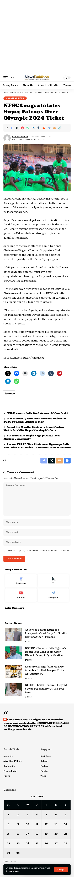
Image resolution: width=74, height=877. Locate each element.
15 (8, 833)
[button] (61, 869)
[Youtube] (21, 595)
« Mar (6, 861)
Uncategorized (15, 98)
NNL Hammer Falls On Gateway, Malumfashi (37, 413)
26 (46, 843)
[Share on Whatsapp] (27, 128)
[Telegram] (53, 595)
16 (18, 833)
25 (36, 843)
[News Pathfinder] (37, 78)
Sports (28, 642)
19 (46, 833)
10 (27, 824)
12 (46, 824)
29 (8, 853)
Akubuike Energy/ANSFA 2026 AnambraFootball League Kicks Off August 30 (44, 670)
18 (36, 833)
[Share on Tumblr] (38, 128)
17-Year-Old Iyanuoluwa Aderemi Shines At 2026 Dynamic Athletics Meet (34, 420)
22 (8, 843)
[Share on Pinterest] (22, 128)
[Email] (54, 128)
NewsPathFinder (20, 136)
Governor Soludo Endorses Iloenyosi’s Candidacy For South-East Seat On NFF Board (46, 633)
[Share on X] (17, 128)
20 (56, 833)
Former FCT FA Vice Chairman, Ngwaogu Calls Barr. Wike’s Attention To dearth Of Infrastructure (37, 446)
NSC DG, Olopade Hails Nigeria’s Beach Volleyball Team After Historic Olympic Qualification (45, 652)
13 (56, 824)
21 (65, 833)
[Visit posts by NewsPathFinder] (7, 138)
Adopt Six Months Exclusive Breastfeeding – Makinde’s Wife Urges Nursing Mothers (34, 429)
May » (13, 861)
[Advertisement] (37, 37)
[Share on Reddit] (43, 128)
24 (27, 843)
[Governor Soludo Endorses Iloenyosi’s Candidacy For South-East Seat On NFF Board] (13, 634)
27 (56, 843)
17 (27, 833)
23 (18, 843)
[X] (53, 581)
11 (37, 824)
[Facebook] (21, 581)
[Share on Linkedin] (33, 128)
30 (18, 853)
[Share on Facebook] (11, 128)
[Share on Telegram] (49, 128)
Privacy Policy (40, 868)
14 (65, 824)
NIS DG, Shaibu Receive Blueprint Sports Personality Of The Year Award (46, 689)
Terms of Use (12, 871)
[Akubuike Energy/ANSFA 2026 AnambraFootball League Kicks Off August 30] (13, 671)
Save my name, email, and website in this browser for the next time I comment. (39, 550)
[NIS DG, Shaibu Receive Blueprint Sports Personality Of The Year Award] (13, 689)
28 (65, 843)
